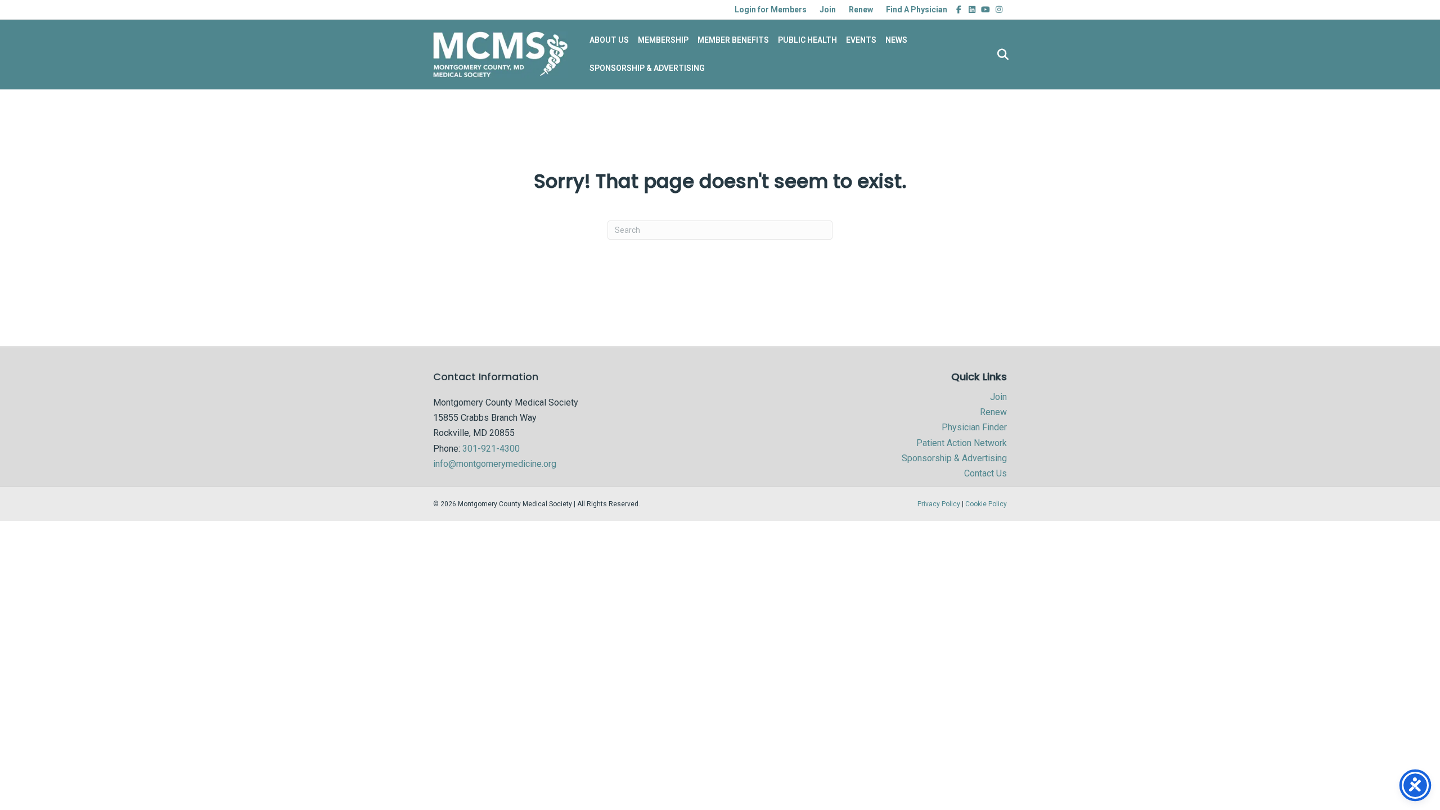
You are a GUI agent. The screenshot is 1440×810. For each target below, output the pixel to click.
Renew (861, 9)
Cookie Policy (986, 504)
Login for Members (771, 9)
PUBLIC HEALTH (807, 39)
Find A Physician (916, 9)
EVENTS (861, 39)
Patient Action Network (961, 443)
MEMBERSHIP (663, 39)
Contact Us (985, 473)
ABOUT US (609, 39)
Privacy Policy (938, 504)
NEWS (896, 39)
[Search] (1000, 55)
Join (828, 9)
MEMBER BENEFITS (733, 39)
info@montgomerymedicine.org (494, 463)
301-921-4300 (491, 448)
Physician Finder (974, 427)
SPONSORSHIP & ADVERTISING (647, 68)
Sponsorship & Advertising (954, 458)
